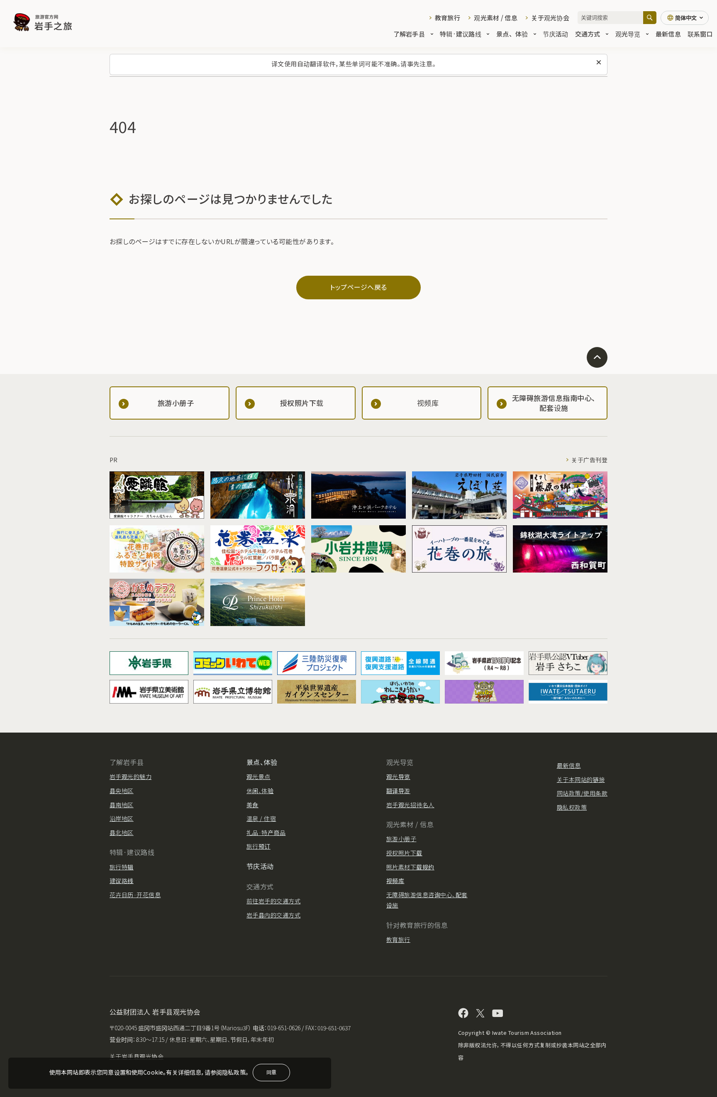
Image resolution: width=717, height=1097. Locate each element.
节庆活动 (555, 33)
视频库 (395, 880)
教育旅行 (447, 17)
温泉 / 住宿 (261, 818)
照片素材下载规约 (410, 867)
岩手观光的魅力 (130, 776)
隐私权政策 (572, 807)
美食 (252, 805)
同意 (271, 1071)
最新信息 (668, 33)
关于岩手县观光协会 (136, 1056)
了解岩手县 (409, 33)
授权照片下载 (404, 853)
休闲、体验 (259, 790)
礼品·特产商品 (265, 832)
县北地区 (122, 832)
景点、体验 (512, 33)
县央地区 (122, 790)
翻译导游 (398, 790)
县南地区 (122, 805)
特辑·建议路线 (460, 33)
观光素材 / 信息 (495, 17)
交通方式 (587, 33)
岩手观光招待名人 (410, 805)
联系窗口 (700, 33)
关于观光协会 (550, 17)
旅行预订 (258, 846)
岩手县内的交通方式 (273, 915)
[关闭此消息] (598, 62)
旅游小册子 (401, 839)
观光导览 (628, 33)
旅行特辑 (122, 867)
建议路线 (122, 880)
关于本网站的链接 (581, 779)
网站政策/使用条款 (582, 793)
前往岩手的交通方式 (273, 901)
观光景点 (258, 776)
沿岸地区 (122, 818)
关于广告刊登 (589, 460)
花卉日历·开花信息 (135, 895)
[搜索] (649, 17)
